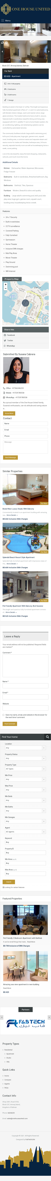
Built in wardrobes (13, 222)
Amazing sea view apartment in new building (21, 984)
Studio (8, 1058)
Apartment (10, 1054)
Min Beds (8, 796)
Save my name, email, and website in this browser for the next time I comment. (26, 716)
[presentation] (1, 1017)
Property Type (10, 765)
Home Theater (11, 244)
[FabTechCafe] (25, 1023)
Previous (2, 51)
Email (5, 693)
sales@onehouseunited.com (17, 1118)
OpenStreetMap (36, 324)
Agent (7, 828)
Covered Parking (12, 231)
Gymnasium (10, 240)
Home (6, 1076)
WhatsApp (11, 346)
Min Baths (9, 807)
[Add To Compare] (2, 43)
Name (6, 682)
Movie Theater (11, 258)
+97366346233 (18, 388)
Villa (7, 1062)
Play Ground (10, 262)
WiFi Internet (10, 271)
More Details (11, 515)
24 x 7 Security (11, 217)
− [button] (5, 288)
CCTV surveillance (13, 226)
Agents (7, 1084)
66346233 (11, 1113)
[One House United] (25, 9)
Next (49, 51)
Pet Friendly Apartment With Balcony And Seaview (23, 606)
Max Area (11, 870)
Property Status (11, 754)
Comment (7, 653)
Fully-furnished (11, 235)
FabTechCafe (30, 1139)
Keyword (8, 838)
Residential (8, 1050)
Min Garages (10, 817)
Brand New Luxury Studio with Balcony (18, 509)
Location (8, 744)
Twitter (10, 341)
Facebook (11, 335)
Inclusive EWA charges (14, 249)
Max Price (9, 786)
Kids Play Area (11, 253)
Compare (7, 1080)
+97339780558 (18, 393)
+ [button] (5, 284)
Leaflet (27, 324)
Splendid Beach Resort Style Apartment (19, 557)
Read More (31, 942)
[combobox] (25, 748)
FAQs (6, 1088)
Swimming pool (12, 267)
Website (6, 704)
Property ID (9, 849)
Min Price (8, 775)
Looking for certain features (14, 887)
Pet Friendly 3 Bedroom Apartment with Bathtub (22, 938)
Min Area (10, 859)
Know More (9, 413)
